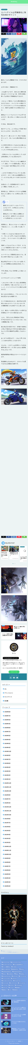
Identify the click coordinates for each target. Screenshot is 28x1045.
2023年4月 (7, 767)
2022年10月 (8, 791)
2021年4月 (7, 834)
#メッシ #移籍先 (6, 966)
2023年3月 (7, 771)
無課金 (4, 989)
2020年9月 (7, 858)
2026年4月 (7, 723)
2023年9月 (7, 755)
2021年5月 (7, 830)
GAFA (22, 969)
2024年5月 (7, 743)
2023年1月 (7, 779)
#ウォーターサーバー (16, 962)
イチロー (14, 978)
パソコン (5, 985)
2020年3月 (7, 882)
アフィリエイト (9, 693)
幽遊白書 (18, 987)
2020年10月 (8, 854)
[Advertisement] (14, 470)
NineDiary (14, 1)
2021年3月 (7, 838)
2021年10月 (8, 814)
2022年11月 (8, 787)
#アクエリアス (6, 962)
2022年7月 (7, 799)
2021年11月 (8, 810)
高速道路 (16, 989)
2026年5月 (7, 719)
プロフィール (14, 671)
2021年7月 (7, 822)
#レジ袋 (14, 966)
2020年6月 (7, 870)
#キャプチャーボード (7, 964)
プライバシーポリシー (11, 1041)
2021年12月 (8, 807)
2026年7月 (7, 715)
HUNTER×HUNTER (7, 971)
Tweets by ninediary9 (7, 946)
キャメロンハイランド (7, 980)
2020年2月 (7, 886)
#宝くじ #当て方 (6, 969)
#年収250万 (15, 969)
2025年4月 (7, 739)
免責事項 (19, 1041)
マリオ (11, 987)
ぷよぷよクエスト (6, 976)
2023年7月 (7, 759)
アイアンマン (23, 976)
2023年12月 (8, 751)
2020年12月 (8, 846)
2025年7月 (7, 731)
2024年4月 (7, 747)
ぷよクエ (15, 976)
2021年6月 (7, 826)
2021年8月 (7, 818)
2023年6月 (7, 763)
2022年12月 (8, 783)
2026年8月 (7, 711)
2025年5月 (7, 735)
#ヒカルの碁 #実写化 (18, 964)
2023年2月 (7, 775)
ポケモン (5, 987)
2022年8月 (7, 795)
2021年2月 (7, 842)
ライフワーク (4, 9)
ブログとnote (19, 985)
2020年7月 (7, 866)
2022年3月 (7, 803)
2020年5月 (7, 874)
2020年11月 (8, 850)
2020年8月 (7, 862)
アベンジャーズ (6, 978)
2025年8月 (7, 727)
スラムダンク (17, 980)
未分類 (6, 700)
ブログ (11, 985)
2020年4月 (7, 878)
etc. (6, 689)
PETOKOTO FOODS (18, 971)
